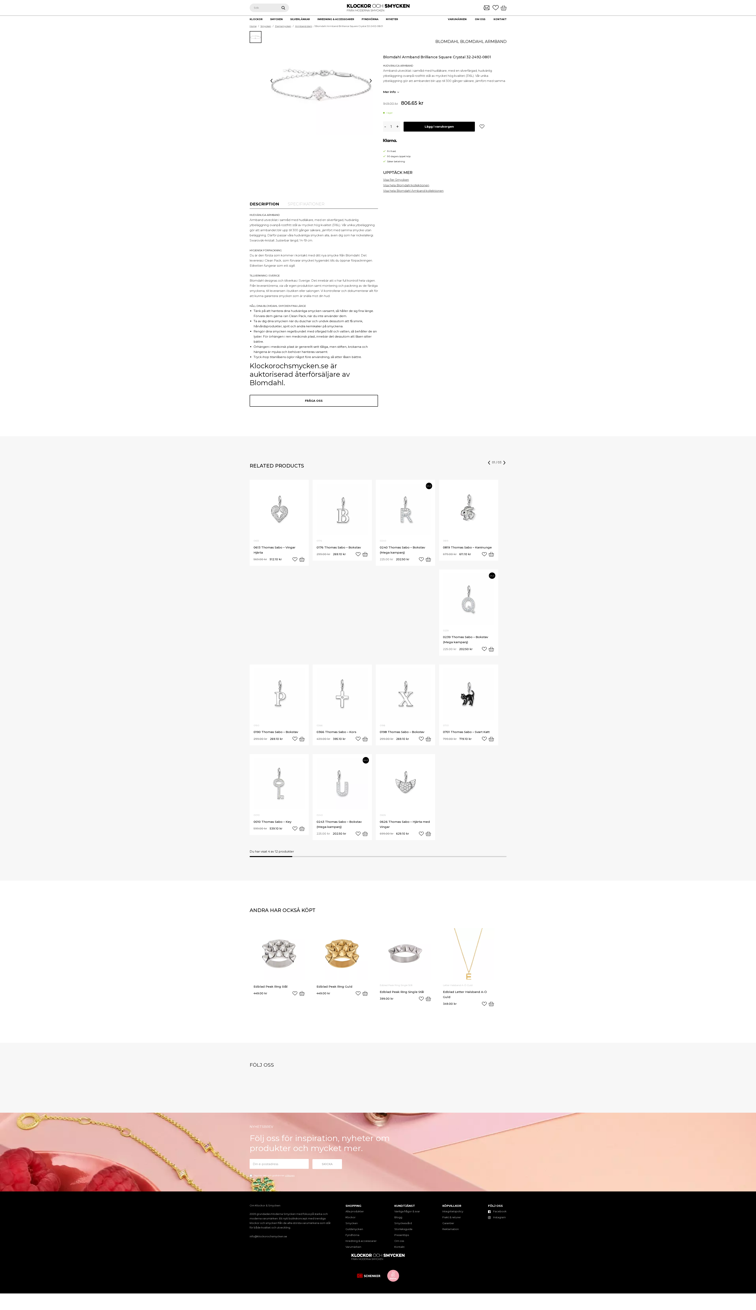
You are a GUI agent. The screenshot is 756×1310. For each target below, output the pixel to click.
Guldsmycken (354, 1229)
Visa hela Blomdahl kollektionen (406, 185)
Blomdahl (447, 41)
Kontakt (500, 19)
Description (264, 204)
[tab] (264, 204)
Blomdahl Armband (483, 41)
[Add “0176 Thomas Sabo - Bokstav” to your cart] (365, 554)
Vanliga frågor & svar (407, 1211)
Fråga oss (314, 401)
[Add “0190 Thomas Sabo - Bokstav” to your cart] (302, 739)
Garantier (448, 1223)
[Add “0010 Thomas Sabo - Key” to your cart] (302, 828)
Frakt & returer (451, 1217)
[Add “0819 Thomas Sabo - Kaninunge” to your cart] (491, 554)
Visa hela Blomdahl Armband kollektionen (413, 191)
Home (253, 26)
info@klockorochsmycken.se (268, 1236)
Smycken (265, 26)
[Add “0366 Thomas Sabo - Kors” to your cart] (365, 739)
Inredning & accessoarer (361, 1240)
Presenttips (401, 1235)
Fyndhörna (352, 1235)
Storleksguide (403, 1229)
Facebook (500, 1211)
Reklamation (450, 1229)
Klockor (351, 1217)
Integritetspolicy (452, 1211)
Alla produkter (355, 1211)
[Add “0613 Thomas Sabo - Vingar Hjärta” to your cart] (302, 559)
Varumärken (457, 19)
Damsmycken (283, 26)
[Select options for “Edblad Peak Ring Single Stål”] (428, 998)
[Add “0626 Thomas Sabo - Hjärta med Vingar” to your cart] (428, 833)
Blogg (398, 1217)
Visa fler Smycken (396, 180)
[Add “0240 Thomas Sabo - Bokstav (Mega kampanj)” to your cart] (428, 559)
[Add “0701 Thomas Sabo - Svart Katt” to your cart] (491, 739)
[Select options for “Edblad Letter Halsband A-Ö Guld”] (491, 1003)
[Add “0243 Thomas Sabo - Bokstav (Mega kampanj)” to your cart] (365, 833)
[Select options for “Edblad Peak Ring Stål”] (302, 993)
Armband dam (303, 26)
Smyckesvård (403, 1223)
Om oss (480, 19)
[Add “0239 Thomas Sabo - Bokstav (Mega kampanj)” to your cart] (491, 649)
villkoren (290, 1175)
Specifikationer (306, 204)
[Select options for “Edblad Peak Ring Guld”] (365, 993)
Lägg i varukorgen (439, 126)
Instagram (499, 1217)
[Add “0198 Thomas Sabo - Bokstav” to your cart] (428, 739)
